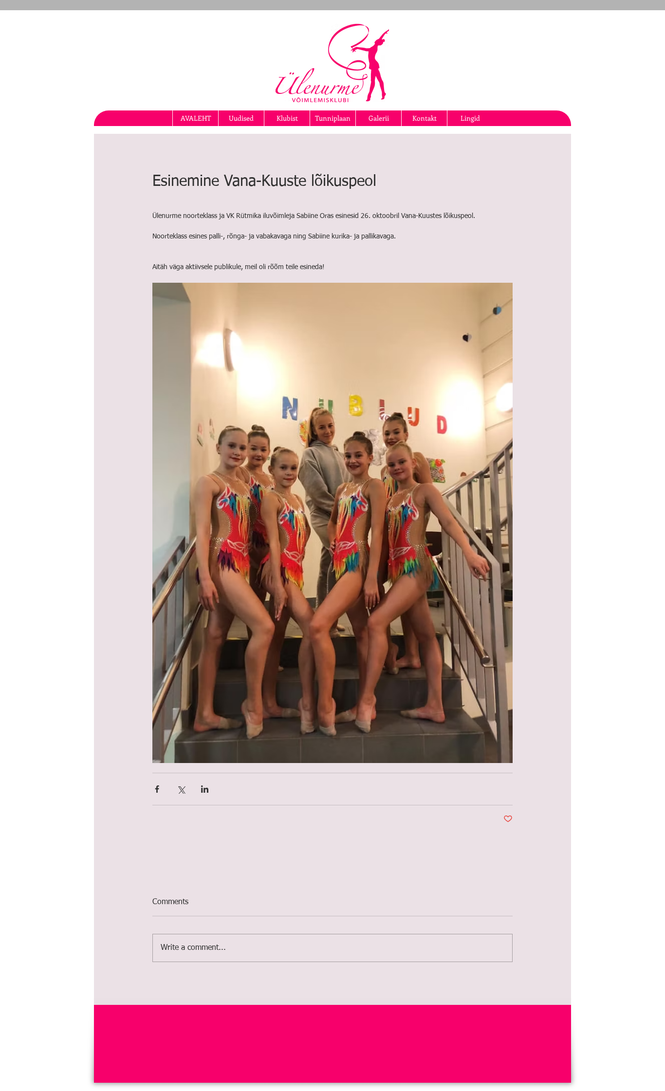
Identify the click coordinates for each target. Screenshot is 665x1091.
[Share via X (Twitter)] (180, 789)
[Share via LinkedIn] (204, 789)
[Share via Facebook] (157, 789)
